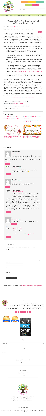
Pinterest (32, 2)
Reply (7, 163)
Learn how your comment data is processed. (31, 285)
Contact (42, 15)
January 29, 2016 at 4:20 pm (18, 191)
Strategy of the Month (27, 15)
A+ (41, 32)
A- (39, 32)
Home (3, 15)
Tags (23, 339)
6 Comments (21, 26)
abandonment (13, 106)
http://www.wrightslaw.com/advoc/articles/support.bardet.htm (21, 234)
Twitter (28, 4)
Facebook (24, 2)
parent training (22, 106)
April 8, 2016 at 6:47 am (17, 228)
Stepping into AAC (9, 15)
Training (29, 106)
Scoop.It (35, 4)
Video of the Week (36, 15)
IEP (17, 106)
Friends (19, 407)
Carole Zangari (14, 26)
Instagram (40, 2)
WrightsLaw (39, 71)
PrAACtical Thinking (18, 15)
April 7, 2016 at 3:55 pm (16, 219)
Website (8, 272)
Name (7, 262)
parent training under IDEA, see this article (25, 71)
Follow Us (23, 362)
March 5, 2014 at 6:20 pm (16, 152)
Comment (8, 249)
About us (23, 407)
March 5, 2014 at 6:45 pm (17, 167)
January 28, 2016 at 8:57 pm (17, 180)
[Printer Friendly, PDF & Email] (6, 103)
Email (7, 267)
